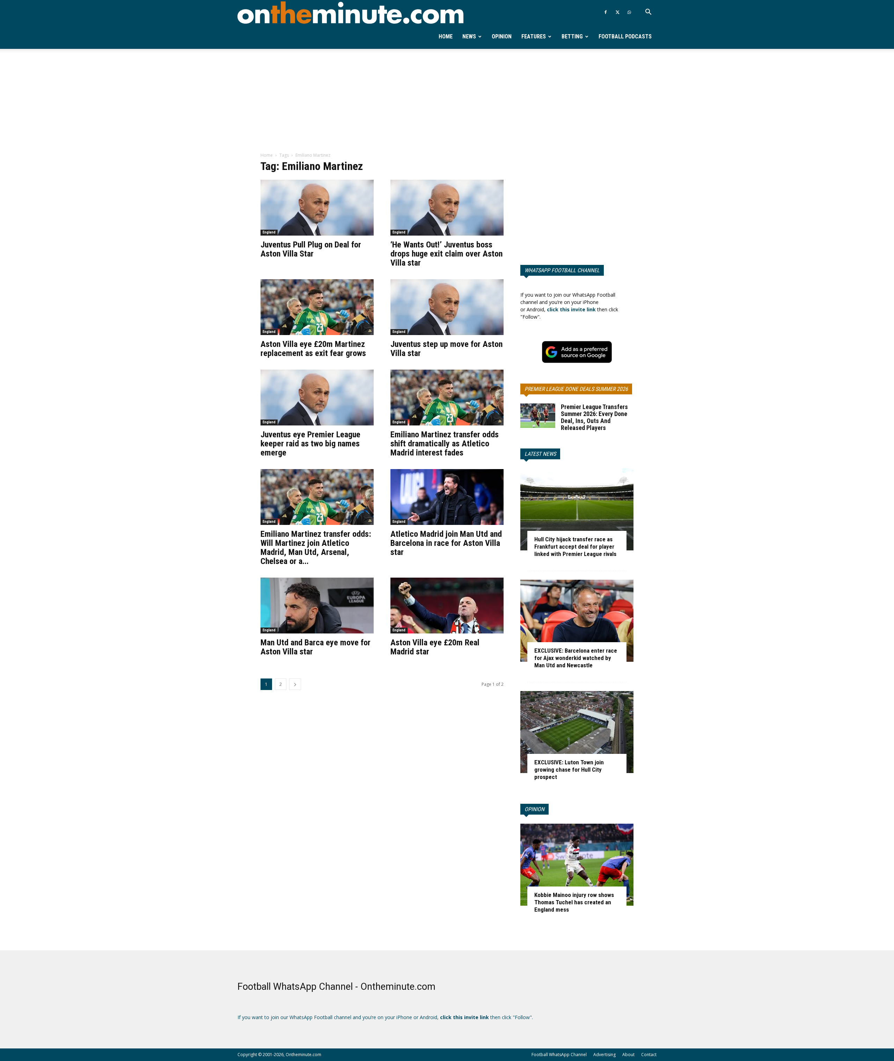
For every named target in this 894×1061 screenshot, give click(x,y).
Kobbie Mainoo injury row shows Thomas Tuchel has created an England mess (574, 902)
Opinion (502, 36)
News (469, 36)
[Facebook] (605, 12)
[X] (617, 12)
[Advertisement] (447, 100)
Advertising (604, 1055)
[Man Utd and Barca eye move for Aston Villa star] (317, 605)
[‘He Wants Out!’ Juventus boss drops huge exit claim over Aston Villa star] (447, 208)
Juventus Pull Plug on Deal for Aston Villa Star (311, 249)
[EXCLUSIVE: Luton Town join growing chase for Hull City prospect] (576, 732)
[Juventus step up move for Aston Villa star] (447, 307)
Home (446, 36)
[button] (648, 12)
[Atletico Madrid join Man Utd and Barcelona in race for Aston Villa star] (447, 497)
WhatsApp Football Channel (562, 270)
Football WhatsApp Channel (559, 1055)
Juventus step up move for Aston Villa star (446, 348)
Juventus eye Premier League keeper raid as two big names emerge (310, 444)
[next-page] (295, 684)
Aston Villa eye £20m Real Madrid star (434, 647)
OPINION (534, 809)
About (628, 1055)
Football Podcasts (625, 36)
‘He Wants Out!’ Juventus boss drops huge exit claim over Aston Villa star (446, 254)
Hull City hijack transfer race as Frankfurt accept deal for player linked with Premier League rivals (575, 546)
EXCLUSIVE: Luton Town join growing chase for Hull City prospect (569, 769)
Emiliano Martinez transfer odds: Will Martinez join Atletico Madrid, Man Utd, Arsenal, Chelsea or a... (316, 547)
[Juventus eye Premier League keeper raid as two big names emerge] (317, 397)
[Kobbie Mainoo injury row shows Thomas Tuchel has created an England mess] (576, 865)
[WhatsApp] (629, 12)
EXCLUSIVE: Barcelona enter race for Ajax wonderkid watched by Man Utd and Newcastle (575, 658)
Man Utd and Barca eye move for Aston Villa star (316, 647)
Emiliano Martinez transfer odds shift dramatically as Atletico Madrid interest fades (444, 444)
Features (533, 36)
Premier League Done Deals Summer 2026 (576, 389)
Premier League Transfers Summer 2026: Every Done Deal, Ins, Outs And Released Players (594, 417)
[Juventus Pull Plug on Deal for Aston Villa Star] (317, 208)
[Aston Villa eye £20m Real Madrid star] (447, 605)
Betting (572, 36)
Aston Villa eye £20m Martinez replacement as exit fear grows (313, 348)
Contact (649, 1055)
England (269, 232)
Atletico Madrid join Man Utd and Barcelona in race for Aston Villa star (446, 543)
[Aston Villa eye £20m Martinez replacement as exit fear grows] (317, 307)
